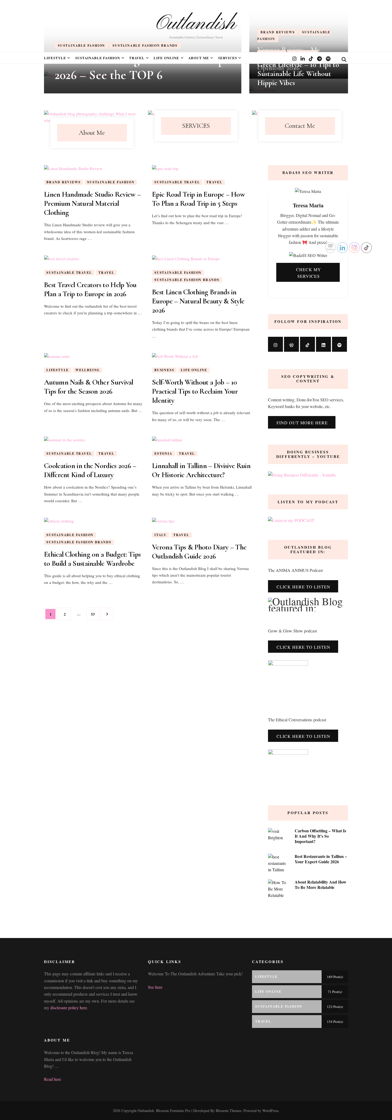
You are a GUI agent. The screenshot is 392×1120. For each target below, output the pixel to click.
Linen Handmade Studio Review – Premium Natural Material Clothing (92, 203)
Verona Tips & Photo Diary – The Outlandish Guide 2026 (199, 552)
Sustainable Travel (177, 182)
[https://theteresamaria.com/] (291, 344)
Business (164, 370)
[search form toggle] (344, 60)
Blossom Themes (228, 1110)
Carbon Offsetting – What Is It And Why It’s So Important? (320, 836)
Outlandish (196, 24)
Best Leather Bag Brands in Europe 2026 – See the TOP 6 (142, 67)
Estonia (163, 453)
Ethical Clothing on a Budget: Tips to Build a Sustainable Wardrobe (92, 559)
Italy (160, 535)
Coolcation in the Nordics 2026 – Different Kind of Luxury (90, 470)
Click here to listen (303, 647)
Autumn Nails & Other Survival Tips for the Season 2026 (88, 387)
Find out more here (302, 422)
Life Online (166, 57)
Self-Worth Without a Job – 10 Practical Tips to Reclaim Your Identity (195, 391)
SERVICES (227, 57)
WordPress (270, 1110)
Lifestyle (55, 57)
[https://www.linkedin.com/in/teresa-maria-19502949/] (323, 344)
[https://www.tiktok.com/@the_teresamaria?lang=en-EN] (307, 344)
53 (94, 614)
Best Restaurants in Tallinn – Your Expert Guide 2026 (321, 859)
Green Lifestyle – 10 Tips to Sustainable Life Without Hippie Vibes (298, 73)
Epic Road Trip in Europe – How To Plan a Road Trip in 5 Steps (198, 199)
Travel (137, 57)
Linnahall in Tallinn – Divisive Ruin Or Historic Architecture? (201, 470)
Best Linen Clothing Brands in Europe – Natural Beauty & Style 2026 (198, 301)
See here (155, 987)
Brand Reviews (63, 182)
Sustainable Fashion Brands (186, 280)
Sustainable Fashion (97, 57)
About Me (198, 57)
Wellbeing (87, 370)
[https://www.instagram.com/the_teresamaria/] (275, 344)
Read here (52, 1079)
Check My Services (308, 273)
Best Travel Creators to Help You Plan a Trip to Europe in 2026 (90, 289)
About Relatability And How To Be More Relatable (320, 884)
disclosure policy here (68, 1007)
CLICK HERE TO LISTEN (303, 586)
